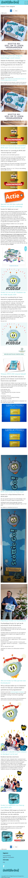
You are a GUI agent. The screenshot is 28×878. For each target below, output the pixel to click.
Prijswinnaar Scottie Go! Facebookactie (13, 621)
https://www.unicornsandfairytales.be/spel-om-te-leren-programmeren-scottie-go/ (13, 79)
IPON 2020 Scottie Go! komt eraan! (12, 492)
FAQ (4, 862)
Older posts (3, 13)
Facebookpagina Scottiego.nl (17, 692)
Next (16, 10)
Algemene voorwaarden (8, 857)
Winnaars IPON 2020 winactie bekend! (13, 374)
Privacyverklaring (7, 855)
